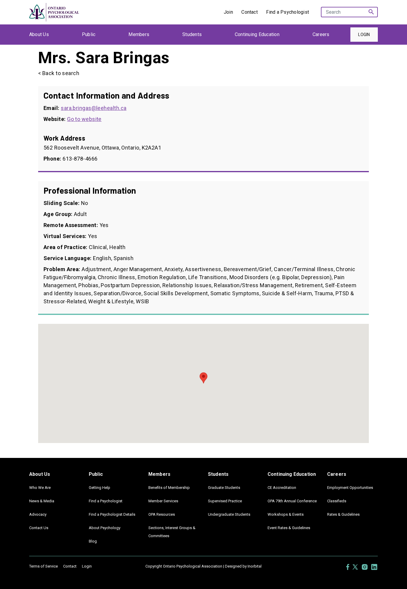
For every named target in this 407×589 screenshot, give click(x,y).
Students (192, 34)
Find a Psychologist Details (112, 514)
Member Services (163, 501)
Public (88, 34)
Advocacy (37, 514)
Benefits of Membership (169, 487)
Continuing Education (257, 34)
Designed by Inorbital (243, 566)
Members (138, 34)
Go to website (84, 119)
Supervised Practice (225, 501)
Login (364, 34)
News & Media (41, 501)
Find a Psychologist (287, 12)
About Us (39, 34)
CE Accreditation (282, 487)
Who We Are (40, 487)
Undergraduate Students (229, 514)
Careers (321, 34)
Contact (249, 12)
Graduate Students (224, 487)
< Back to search (58, 73)
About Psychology (104, 528)
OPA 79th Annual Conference (292, 501)
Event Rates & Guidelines (289, 528)
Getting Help (99, 487)
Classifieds (336, 501)
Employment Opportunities (350, 487)
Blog (93, 541)
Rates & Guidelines (343, 514)
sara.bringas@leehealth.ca (93, 108)
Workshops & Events (286, 514)
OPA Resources (161, 514)
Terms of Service (43, 566)
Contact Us (38, 528)
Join (228, 12)
